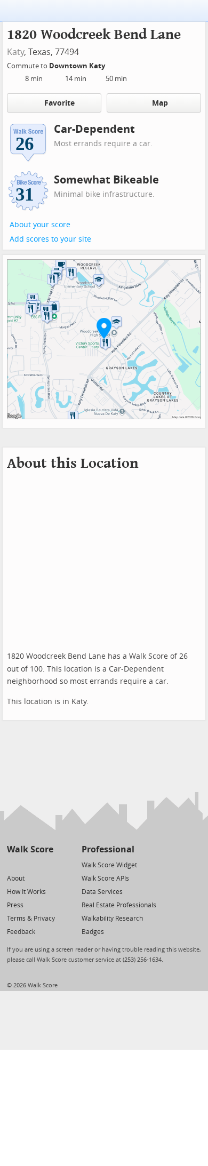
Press (15, 905)
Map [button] (160, 103)
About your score (40, 224)
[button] (104, 328)
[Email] (46, 864)
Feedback (21, 932)
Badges (93, 932)
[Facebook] (29, 864)
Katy (15, 52)
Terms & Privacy (31, 918)
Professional (108, 849)
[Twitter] (13, 864)
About (16, 878)
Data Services (102, 892)
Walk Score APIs (105, 878)
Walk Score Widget (109, 865)
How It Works (26, 892)
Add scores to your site (50, 239)
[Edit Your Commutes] (112, 64)
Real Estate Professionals (119, 905)
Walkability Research (112, 918)
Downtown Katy (78, 66)
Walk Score (30, 849)
